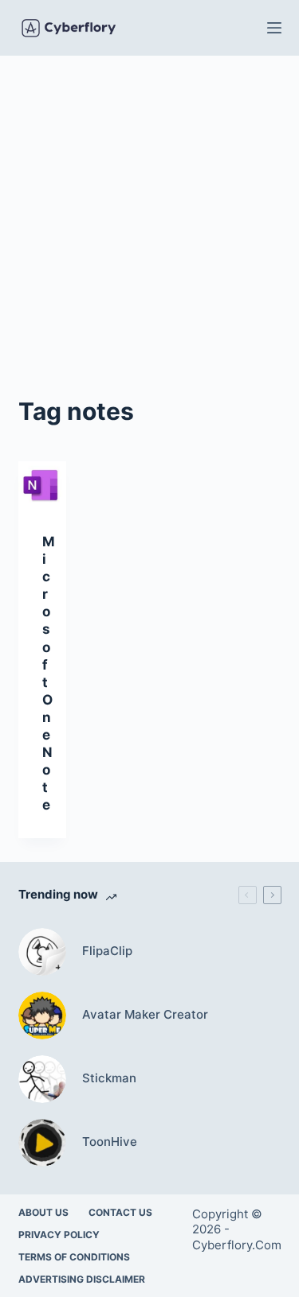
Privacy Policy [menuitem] (59, 1235)
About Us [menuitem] (43, 1212)
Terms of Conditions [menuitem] (74, 1257)
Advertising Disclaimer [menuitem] (81, 1279)
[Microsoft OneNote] (42, 485)
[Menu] (274, 28)
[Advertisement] (149, 213)
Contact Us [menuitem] (120, 1212)
